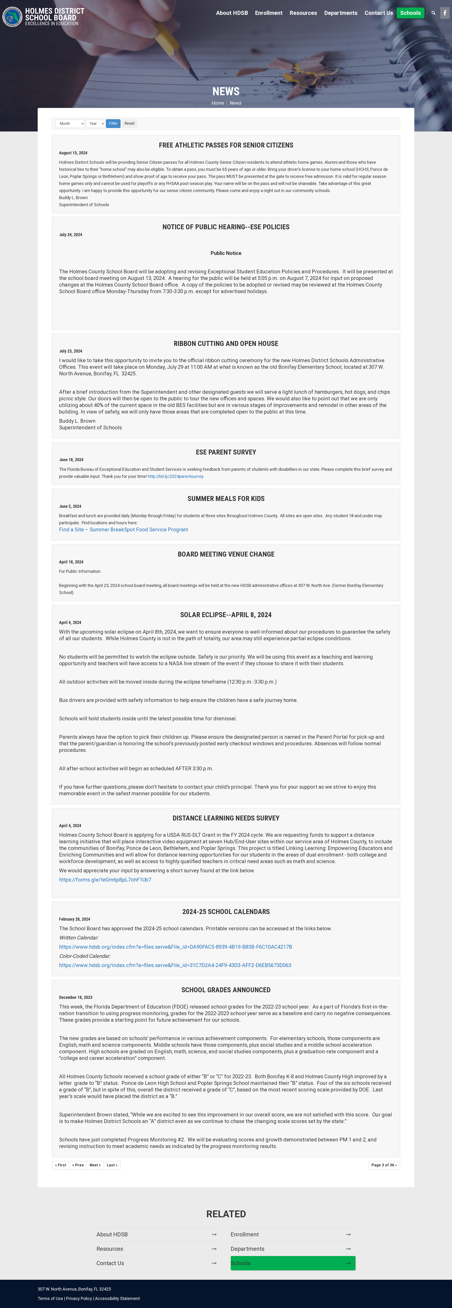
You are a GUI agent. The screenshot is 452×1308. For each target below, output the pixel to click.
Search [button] (433, 13)
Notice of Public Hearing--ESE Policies (226, 227)
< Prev (78, 1165)
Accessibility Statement (117, 1298)
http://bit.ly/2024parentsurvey (176, 476)
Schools (240, 1263)
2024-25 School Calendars (226, 911)
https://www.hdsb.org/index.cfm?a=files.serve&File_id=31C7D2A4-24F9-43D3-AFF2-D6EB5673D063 (175, 965)
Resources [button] (303, 13)
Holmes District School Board (43, 16)
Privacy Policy (79, 1298)
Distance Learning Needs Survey (226, 818)
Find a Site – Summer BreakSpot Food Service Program (123, 530)
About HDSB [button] (232, 13)
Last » (112, 1165)
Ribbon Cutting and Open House (226, 343)
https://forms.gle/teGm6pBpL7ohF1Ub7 (105, 880)
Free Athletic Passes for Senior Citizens (226, 145)
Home (217, 103)
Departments (247, 1249)
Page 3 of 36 (383, 1165)
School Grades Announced (226, 990)
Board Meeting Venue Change (226, 554)
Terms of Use (50, 1298)
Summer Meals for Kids (226, 498)
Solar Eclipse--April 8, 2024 (226, 615)
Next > (95, 1165)
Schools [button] (410, 13)
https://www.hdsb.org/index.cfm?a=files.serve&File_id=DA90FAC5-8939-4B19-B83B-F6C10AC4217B (175, 947)
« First (60, 1165)
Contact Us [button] (379, 13)
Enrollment (245, 1234)
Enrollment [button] (268, 13)
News (226, 91)
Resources (110, 1249)
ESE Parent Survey (226, 452)
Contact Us (110, 1263)
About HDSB (112, 1234)
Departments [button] (341, 13)
